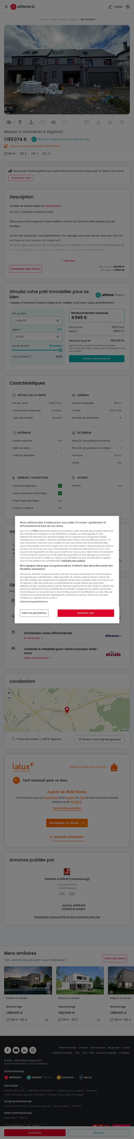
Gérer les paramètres (34, 613)
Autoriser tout (85, 613)
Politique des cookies (73, 560)
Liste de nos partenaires (34, 601)
